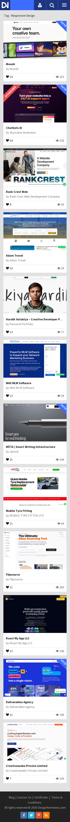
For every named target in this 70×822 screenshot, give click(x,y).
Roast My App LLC (18, 638)
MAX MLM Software (18, 383)
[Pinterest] (38, 815)
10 (11, 268)
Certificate (41, 797)
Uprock (14, 451)
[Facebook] (23, 815)
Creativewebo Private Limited (26, 766)
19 (11, 76)
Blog (12, 797)
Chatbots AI (14, 128)
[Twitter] (31, 815)
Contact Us (24, 797)
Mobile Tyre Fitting (19, 511)
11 (11, 523)
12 (11, 395)
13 (11, 331)
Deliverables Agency (19, 702)
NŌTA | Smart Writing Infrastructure (30, 447)
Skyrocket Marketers (23, 132)
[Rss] (46, 815)
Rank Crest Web (17, 192)
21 (11, 459)
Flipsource (13, 574)
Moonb (10, 64)
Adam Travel (14, 255)
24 (11, 140)
